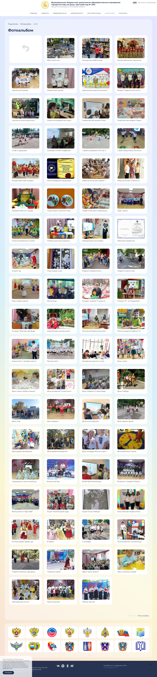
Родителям (110, 13)
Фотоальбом (25, 24)
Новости (45, 13)
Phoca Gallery (143, 616)
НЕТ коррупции (94, 13)
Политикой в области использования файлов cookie (15, 667)
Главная (33, 13)
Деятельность (77, 13)
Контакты (123, 13)
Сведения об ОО (60, 13)
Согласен (8, 672)
